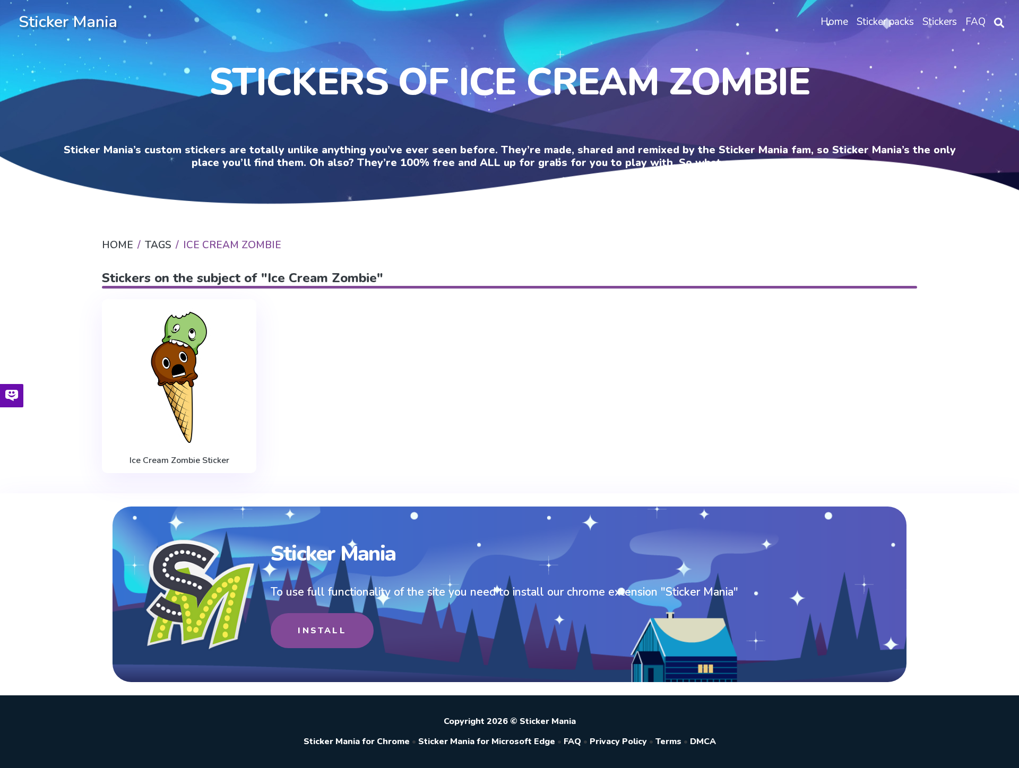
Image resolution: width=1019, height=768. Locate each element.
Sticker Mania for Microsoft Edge (486, 741)
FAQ (572, 741)
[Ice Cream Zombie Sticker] (179, 377)
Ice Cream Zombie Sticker (179, 460)
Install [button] (322, 630)
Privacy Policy (618, 741)
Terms (668, 741)
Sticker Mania (68, 22)
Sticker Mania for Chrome (357, 741)
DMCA (703, 741)
